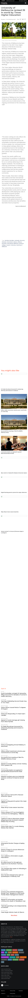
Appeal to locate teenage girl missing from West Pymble (13, 720)
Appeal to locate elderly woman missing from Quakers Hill (14, 764)
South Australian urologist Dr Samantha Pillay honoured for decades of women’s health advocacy (14, 695)
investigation (15, 959)
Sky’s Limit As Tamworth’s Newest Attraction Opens (12, 795)
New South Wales (5, 957)
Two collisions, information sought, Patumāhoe (12, 856)
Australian (11, 240)
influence (20, 242)
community (17, 240)
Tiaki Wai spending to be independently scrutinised (13, 906)
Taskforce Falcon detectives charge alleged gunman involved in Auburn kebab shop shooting (12, 820)
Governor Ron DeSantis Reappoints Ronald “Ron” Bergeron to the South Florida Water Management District (12, 893)
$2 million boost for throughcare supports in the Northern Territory (11, 863)
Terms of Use (12, 990)
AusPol (12, 954)
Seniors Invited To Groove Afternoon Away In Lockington (12, 850)
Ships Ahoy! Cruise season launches (12, 807)
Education (4, 242)
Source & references (20, 206)
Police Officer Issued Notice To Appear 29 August (13, 708)
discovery (22, 240)
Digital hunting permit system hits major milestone (14, 801)
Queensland (21, 952)
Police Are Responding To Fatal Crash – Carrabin (13, 714)
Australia (7, 240)
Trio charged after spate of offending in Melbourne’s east (13, 869)
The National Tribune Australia (15, 996)
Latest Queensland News (6, 972)
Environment (10, 242)
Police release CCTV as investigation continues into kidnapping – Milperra (12, 813)
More (11, 937)
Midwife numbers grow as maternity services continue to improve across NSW (12, 778)
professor (21, 243)
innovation (4, 243)
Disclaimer (21, 990)
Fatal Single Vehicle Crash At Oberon (12, 912)
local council (15, 952)
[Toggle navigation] (25, 3)
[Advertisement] (14, 121)
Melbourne (15, 243)
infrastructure (23, 957)
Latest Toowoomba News (7, 970)
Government (8, 950)
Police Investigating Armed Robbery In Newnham (13, 745)
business (10, 959)
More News (14, 915)
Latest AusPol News (5, 978)
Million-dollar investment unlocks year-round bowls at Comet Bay (13, 751)
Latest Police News (5, 975)
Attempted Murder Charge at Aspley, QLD (13, 844)
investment (21, 959)
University (13, 245)
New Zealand (4, 959)
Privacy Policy (12, 993)
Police (2, 952)
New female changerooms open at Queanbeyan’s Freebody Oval (12, 875)
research (8, 245)
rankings (4, 245)
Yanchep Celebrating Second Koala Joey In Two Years (14, 701)
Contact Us (3, 993)
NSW (6, 952)
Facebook (6, 985)
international (10, 243)
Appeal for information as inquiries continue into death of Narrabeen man (13, 900)
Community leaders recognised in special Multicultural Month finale (11, 770)
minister (17, 954)
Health (17, 957)
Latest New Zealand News (7, 973)
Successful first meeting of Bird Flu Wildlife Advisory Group (12, 758)
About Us (3, 990)
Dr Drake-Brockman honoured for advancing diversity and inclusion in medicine (12, 728)
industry (15, 242)
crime (2, 962)
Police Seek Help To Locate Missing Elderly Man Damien (12, 827)
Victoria (9, 952)
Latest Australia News (6, 969)
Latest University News (6, 977)
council (8, 954)
